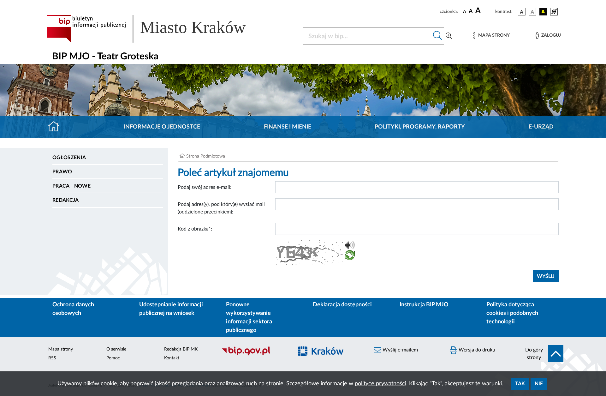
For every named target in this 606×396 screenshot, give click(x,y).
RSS (52, 358)
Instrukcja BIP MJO (424, 305)
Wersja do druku (476, 349)
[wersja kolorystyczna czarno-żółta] (543, 11)
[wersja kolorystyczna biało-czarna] (532, 11)
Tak (520, 383)
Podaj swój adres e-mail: (204, 187)
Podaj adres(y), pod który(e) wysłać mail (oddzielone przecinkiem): (221, 208)
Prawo (62, 171)
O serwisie (116, 349)
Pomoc (113, 358)
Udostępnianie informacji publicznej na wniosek (171, 309)
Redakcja (65, 200)
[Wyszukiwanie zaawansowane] (449, 36)
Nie (539, 383)
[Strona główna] (56, 126)
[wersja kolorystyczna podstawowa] (521, 11)
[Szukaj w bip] (437, 36)
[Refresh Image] (350, 256)
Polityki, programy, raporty (420, 127)
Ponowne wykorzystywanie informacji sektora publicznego (249, 317)
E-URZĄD (541, 127)
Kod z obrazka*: (195, 228)
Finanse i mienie (287, 127)
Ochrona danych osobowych (73, 309)
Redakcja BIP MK (181, 349)
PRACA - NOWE (71, 186)
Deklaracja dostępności (342, 305)
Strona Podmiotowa (205, 156)
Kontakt (171, 358)
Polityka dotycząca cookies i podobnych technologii (512, 313)
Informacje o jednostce (162, 127)
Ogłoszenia (69, 157)
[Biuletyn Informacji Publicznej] (254, 354)
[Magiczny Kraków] (330, 354)
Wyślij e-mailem (399, 349)
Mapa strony (60, 349)
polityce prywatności (380, 384)
